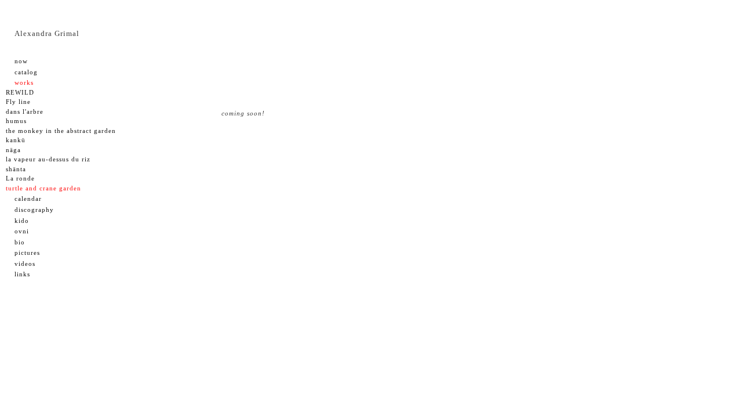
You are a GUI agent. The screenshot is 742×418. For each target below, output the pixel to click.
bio (19, 242)
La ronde (20, 178)
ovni (21, 231)
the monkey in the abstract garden (61, 130)
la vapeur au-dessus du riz (48, 159)
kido (21, 220)
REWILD (20, 92)
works (24, 82)
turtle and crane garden (43, 188)
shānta (16, 168)
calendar (28, 198)
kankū (16, 139)
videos (24, 263)
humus (16, 120)
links (22, 274)
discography (34, 209)
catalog (26, 72)
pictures (27, 252)
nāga (13, 149)
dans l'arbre (24, 111)
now (21, 60)
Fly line (18, 101)
